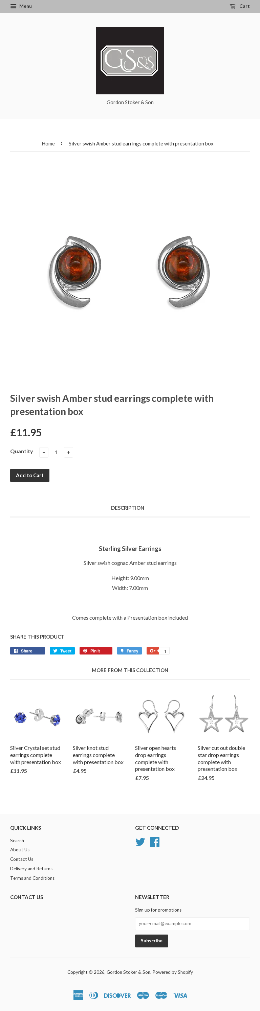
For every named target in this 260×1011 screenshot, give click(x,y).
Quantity (21, 451)
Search (17, 840)
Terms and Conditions (32, 878)
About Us (19, 849)
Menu (25, 6)
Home (48, 143)
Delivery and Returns (31, 868)
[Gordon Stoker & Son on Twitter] (140, 841)
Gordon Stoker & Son (128, 972)
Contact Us (21, 859)
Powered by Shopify (172, 972)
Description (127, 508)
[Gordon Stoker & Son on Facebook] (155, 841)
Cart (244, 6)
